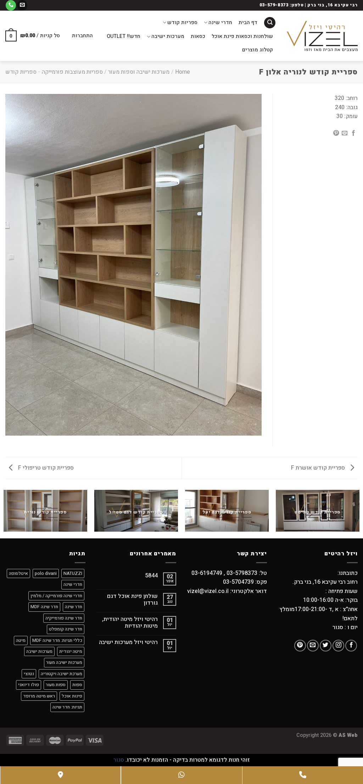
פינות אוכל (72, 696)
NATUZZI (72, 573)
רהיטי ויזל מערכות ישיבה (128, 642)
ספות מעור (56, 685)
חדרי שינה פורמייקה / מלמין (56, 596)
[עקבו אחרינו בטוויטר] (325, 645)
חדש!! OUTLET (123, 36)
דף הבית (248, 22)
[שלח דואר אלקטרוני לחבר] (344, 133)
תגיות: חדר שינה (67, 707)
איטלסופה (18, 573)
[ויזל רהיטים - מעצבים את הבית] (322, 36)
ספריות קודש (182, 22)
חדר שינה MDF (44, 607)
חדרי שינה (220, 22)
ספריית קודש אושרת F (318, 468)
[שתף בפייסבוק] (353, 133)
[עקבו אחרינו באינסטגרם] (338, 645)
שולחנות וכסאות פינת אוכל (242, 36)
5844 (151, 575)
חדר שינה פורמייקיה (63, 618)
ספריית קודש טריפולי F (45, 468)
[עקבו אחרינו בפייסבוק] (351, 645)
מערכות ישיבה (167, 36)
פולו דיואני (28, 685)
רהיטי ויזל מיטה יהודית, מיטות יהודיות (130, 622)
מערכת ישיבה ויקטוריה (61, 674)
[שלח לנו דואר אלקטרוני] (22, 5)
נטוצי (29, 674)
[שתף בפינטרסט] (336, 133)
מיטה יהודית (70, 651)
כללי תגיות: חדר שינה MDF (57, 640)
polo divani (46, 573)
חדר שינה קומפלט (65, 629)
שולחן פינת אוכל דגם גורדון (132, 599)
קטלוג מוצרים (257, 50)
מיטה (21, 640)
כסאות (198, 36)
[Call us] (11, 5)
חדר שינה (73, 607)
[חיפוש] (269, 23)
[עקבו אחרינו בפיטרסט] (300, 645)
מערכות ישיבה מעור (64, 662)
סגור (118, 760)
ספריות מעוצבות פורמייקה (72, 72)
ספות (77, 685)
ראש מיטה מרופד (39, 696)
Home (182, 72)
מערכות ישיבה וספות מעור (138, 72)
